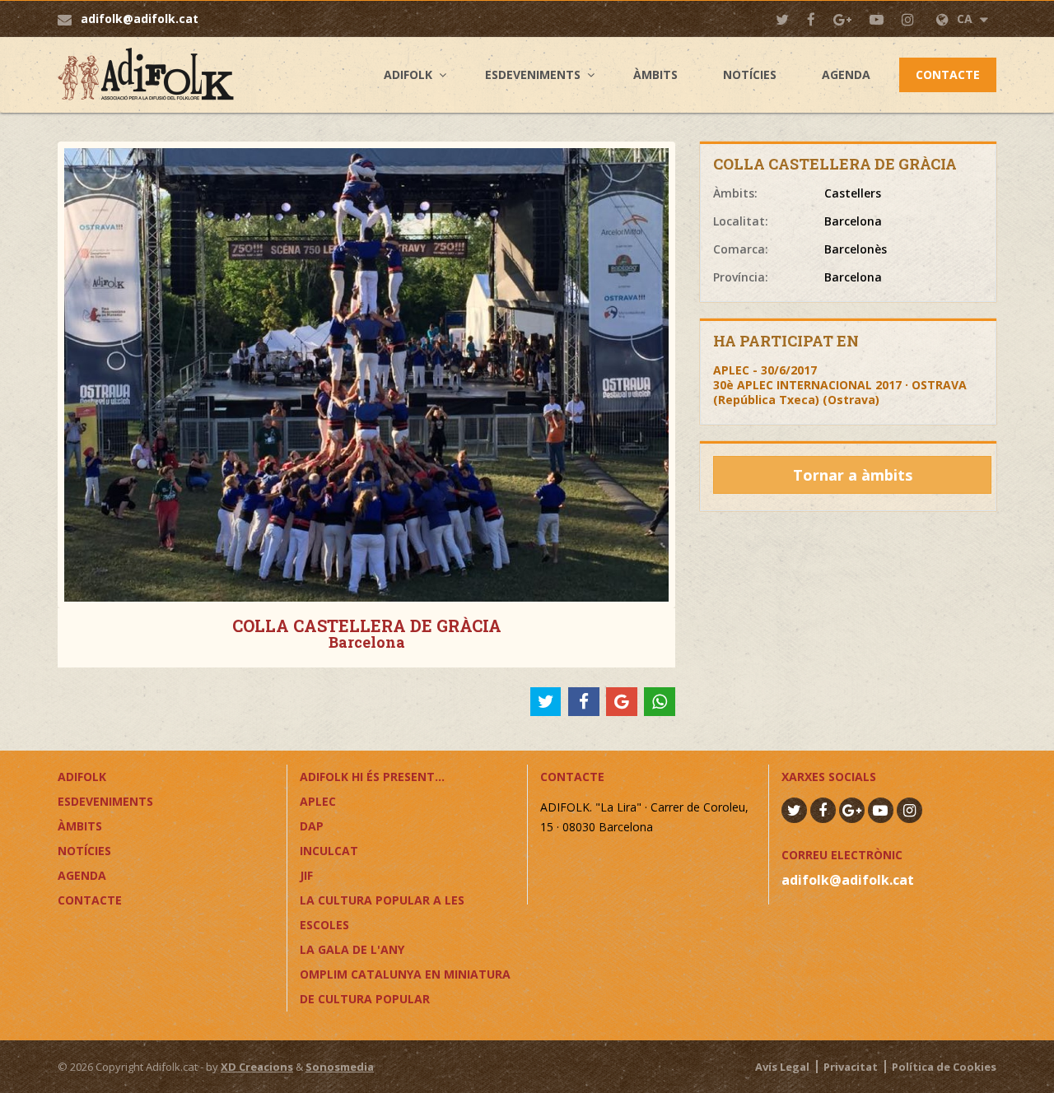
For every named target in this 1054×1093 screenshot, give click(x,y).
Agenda (846, 74)
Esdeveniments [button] (533, 74)
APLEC (318, 801)
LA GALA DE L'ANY (352, 949)
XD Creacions (257, 1066)
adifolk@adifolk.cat (139, 18)
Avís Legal (782, 1066)
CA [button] (966, 18)
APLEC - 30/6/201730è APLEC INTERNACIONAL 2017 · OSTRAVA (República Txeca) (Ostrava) (840, 384)
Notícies (750, 74)
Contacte (948, 74)
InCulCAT (329, 850)
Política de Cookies (944, 1066)
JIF (306, 875)
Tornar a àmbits (852, 475)
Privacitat (850, 1066)
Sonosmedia (339, 1066)
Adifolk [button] (408, 74)
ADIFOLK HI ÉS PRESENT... (372, 776)
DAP (312, 826)
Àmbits (655, 74)
